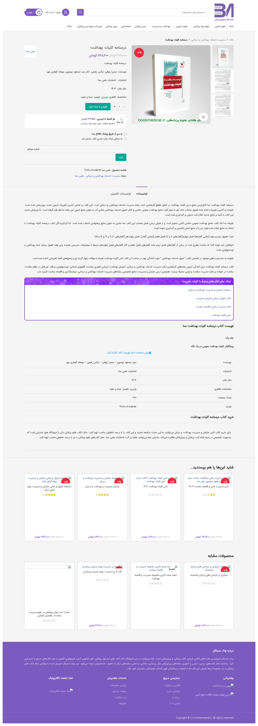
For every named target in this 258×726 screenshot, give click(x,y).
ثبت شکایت (120, 697)
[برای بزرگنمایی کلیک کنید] (203, 117)
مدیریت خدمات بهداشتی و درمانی (208, 40)
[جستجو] (80, 12)
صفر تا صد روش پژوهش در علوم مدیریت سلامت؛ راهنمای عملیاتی (49, 614)
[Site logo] (224, 12)
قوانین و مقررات (172, 685)
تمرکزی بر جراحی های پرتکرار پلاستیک (209, 575)
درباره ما (176, 697)
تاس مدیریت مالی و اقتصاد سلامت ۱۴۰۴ (209, 486)
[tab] (141, 192)
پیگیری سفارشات (118, 685)
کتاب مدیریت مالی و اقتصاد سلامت (213, 307)
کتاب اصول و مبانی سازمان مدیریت (213, 298)
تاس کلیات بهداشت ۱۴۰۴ (155, 486)
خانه (231, 40)
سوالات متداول (119, 691)
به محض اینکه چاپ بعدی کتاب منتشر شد (102, 139)
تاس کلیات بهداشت (221, 315)
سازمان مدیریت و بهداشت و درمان (102, 486)
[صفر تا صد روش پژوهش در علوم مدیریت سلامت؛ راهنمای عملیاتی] (49, 587)
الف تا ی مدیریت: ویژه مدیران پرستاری (102, 571)
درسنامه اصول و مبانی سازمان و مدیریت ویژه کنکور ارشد (49, 488)
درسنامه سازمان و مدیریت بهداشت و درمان (209, 290)
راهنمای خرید (173, 691)
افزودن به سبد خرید (98, 107)
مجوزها (122, 703)
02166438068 (219, 686)
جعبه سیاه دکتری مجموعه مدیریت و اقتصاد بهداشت (155, 576)
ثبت (121, 157)
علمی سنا (30, 51)
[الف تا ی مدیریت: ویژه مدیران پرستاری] (102, 567)
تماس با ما (175, 703)
